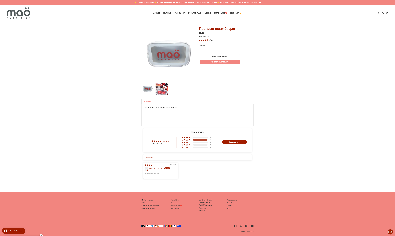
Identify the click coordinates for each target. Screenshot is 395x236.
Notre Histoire (175, 200)
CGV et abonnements (148, 203)
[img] (149, 165)
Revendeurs (203, 208)
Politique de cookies (148, 208)
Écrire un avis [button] (234, 142)
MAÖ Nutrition (250, 231)
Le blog (229, 205)
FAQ (228, 208)
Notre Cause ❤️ (176, 205)
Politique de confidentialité (150, 205)
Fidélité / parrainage (205, 205)
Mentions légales (147, 200)
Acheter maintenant (219, 62)
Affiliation (202, 211)
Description (147, 101)
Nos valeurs (175, 203)
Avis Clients (231, 203)
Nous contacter (232, 200)
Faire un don (175, 208)
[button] (204, 40)
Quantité (202, 45)
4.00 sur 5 (166, 141)
